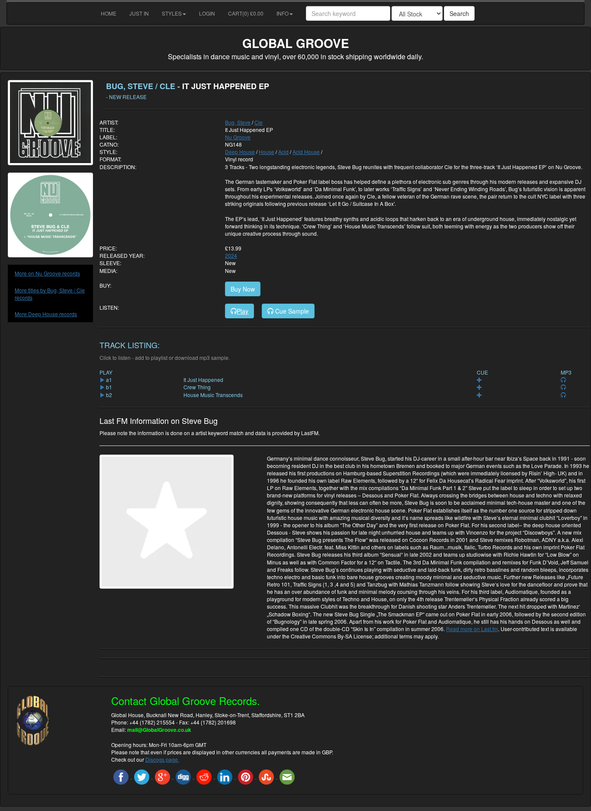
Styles (172, 13)
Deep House (240, 151)
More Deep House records (46, 313)
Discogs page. (162, 759)
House (266, 151)
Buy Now (243, 289)
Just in (139, 13)
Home (108, 13)
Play (242, 311)
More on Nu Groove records (47, 273)
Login (207, 13)
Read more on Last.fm (472, 628)
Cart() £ (245, 13)
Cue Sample (291, 311)
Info (282, 13)
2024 (231, 255)
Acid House (306, 151)
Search (459, 13)
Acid (283, 151)
